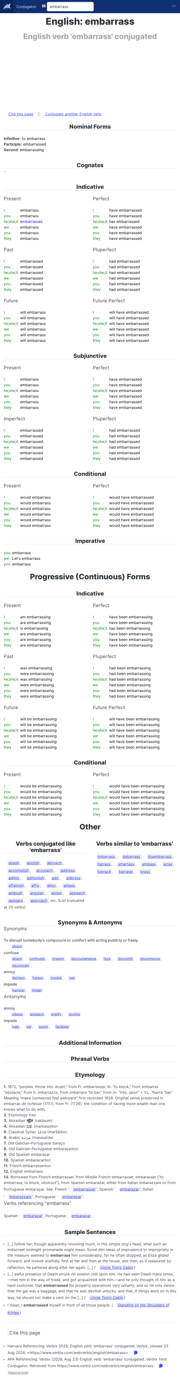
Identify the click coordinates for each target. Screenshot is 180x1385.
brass (145, 871)
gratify (56, 1014)
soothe (74, 1014)
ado (55, 878)
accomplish (18, 870)
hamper (18, 990)
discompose (150, 959)
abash (13, 862)
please (17, 1014)
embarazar (129, 1189)
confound (37, 959)
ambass (149, 864)
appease (37, 1014)
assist (43, 1027)
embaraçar (71, 1196)
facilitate (62, 1027)
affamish (16, 885)
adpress (73, 878)
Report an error (18, 1372)
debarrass (131, 856)
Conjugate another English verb (73, 114)
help (15, 1027)
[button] (174, 6)
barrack (104, 871)
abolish (33, 862)
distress (18, 978)
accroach (44, 870)
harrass (104, 864)
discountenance (83, 959)
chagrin (58, 959)
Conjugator (26, 6)
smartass (126, 864)
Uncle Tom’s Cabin (116, 1267)
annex (56, 893)
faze (107, 959)
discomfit (125, 959)
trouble (56, 978)
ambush (15, 893)
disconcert (20, 965)
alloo (51, 885)
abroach (54, 862)
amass (69, 885)
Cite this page (20, 114)
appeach (77, 893)
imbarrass (106, 856)
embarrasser (85, 1189)
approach (38, 900)
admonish (35, 878)
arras (167, 864)
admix (13, 878)
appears (15, 900)
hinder (37, 990)
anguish (37, 893)
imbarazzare (20, 1196)
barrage (126, 871)
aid (28, 1027)
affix (35, 885)
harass (37, 978)
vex (72, 978)
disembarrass (160, 856)
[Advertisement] (90, 74)
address (67, 870)
